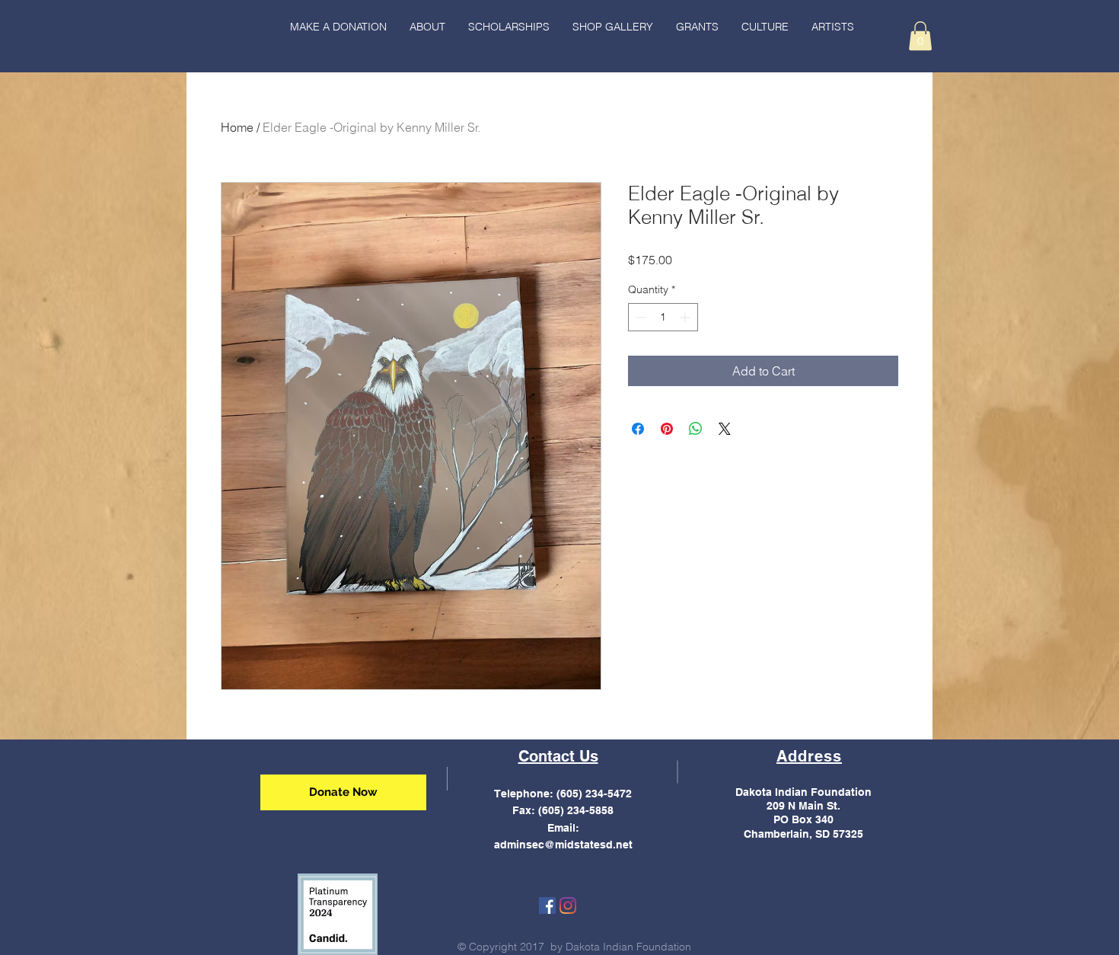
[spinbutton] (663, 317)
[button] (765, 27)
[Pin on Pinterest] (667, 429)
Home (237, 127)
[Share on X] (725, 429)
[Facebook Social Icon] (547, 905)
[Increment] (686, 317)
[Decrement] (639, 317)
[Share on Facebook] (638, 429)
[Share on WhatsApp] (696, 429)
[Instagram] (568, 905)
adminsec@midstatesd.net (563, 844)
